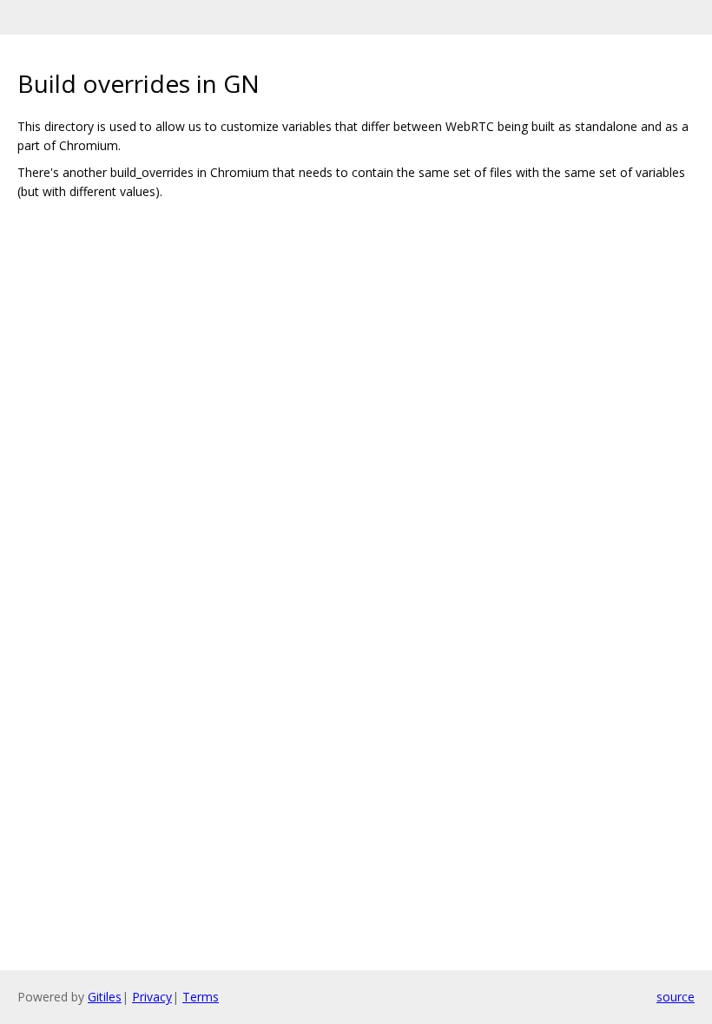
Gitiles (105, 996)
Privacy (152, 996)
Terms (200, 996)
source (675, 996)
